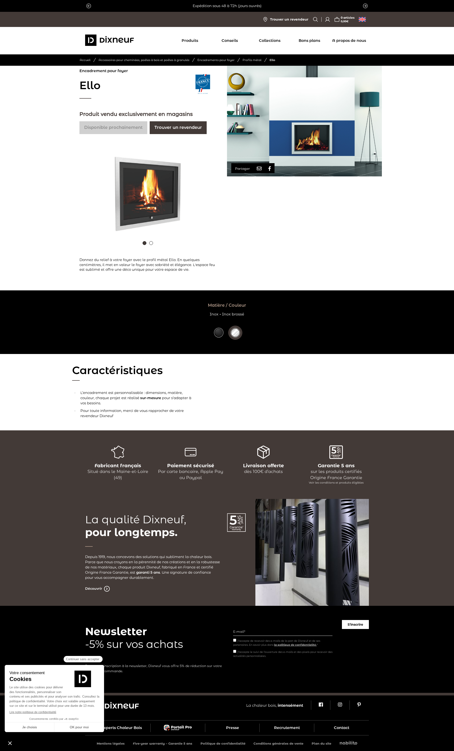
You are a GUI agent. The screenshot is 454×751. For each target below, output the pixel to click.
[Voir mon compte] (327, 19)
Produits (190, 40)
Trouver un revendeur (178, 127)
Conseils (230, 40)
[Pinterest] (359, 705)
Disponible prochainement (113, 127)
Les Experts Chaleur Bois (118, 727)
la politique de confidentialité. (295, 644)
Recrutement (287, 727)
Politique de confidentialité (223, 743)
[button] (144, 243)
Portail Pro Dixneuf (178, 728)
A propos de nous (349, 40)
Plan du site (321, 743)
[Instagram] (339, 705)
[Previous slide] (88, 5)
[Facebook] (320, 705)
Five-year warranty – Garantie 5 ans (162, 743)
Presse (232, 727)
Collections (269, 40)
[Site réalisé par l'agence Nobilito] (348, 743)
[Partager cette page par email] (259, 168)
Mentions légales (111, 743)
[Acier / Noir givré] (218, 336)
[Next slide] (365, 5)
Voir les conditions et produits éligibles (336, 482)
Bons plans (309, 40)
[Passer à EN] (362, 19)
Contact (341, 727)
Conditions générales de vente (278, 743)
